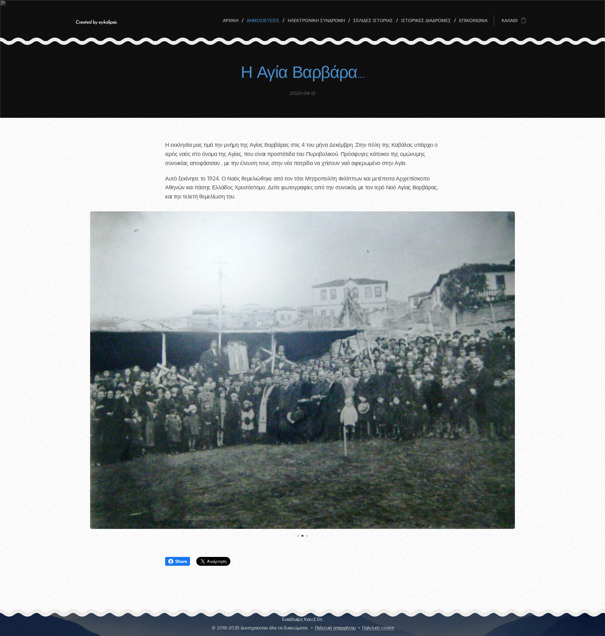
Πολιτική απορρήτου (335, 628)
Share (181, 561)
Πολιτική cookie (378, 628)
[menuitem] (232, 20)
